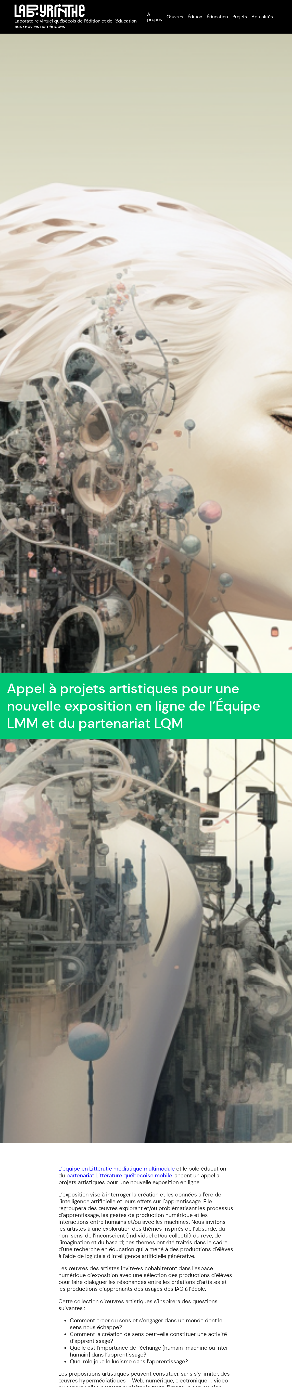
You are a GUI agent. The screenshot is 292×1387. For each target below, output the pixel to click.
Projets (239, 16)
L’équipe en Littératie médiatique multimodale (116, 1168)
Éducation (217, 16)
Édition (195, 16)
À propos (154, 16)
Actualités (262, 16)
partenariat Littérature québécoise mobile (119, 1175)
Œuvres (175, 16)
